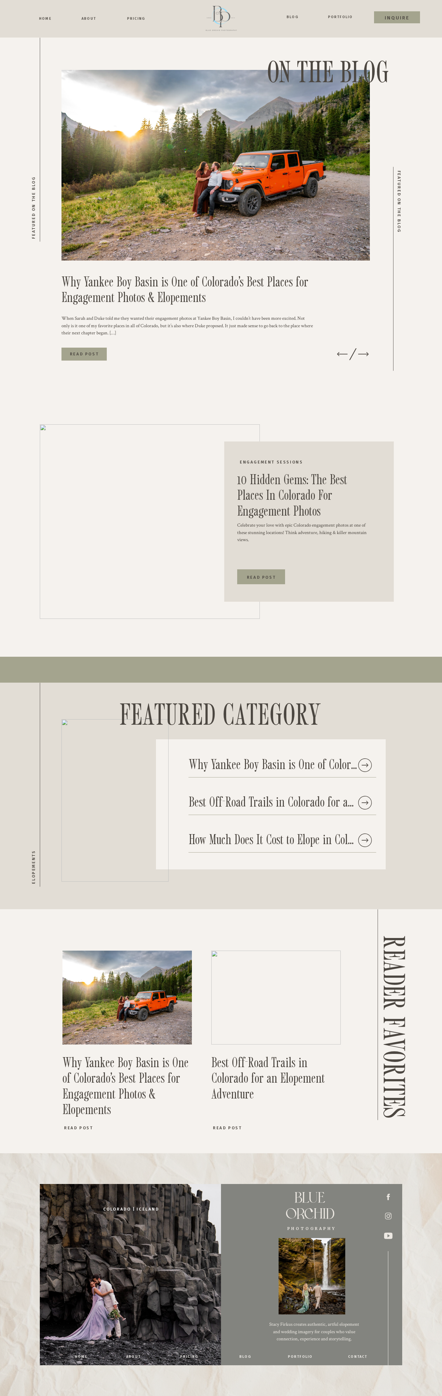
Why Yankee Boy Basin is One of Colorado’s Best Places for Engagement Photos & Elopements (184, 289)
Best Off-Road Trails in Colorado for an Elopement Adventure (268, 1077)
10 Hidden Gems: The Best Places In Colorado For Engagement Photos (292, 495)
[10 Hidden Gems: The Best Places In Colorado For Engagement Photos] (150, 521)
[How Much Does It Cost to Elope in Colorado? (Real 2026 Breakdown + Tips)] (365, 840)
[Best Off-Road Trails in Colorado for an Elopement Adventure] (365, 803)
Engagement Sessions (271, 462)
